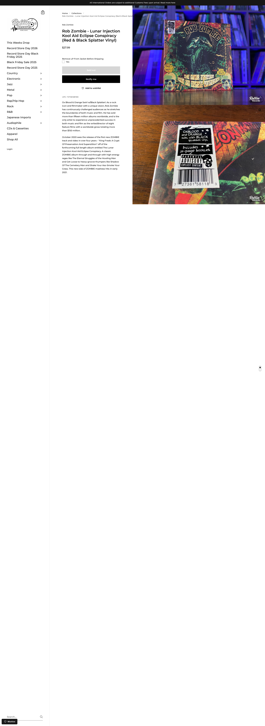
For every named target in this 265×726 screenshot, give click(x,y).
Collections (76, 13)
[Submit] (41, 716)
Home (65, 13)
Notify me (91, 79)
